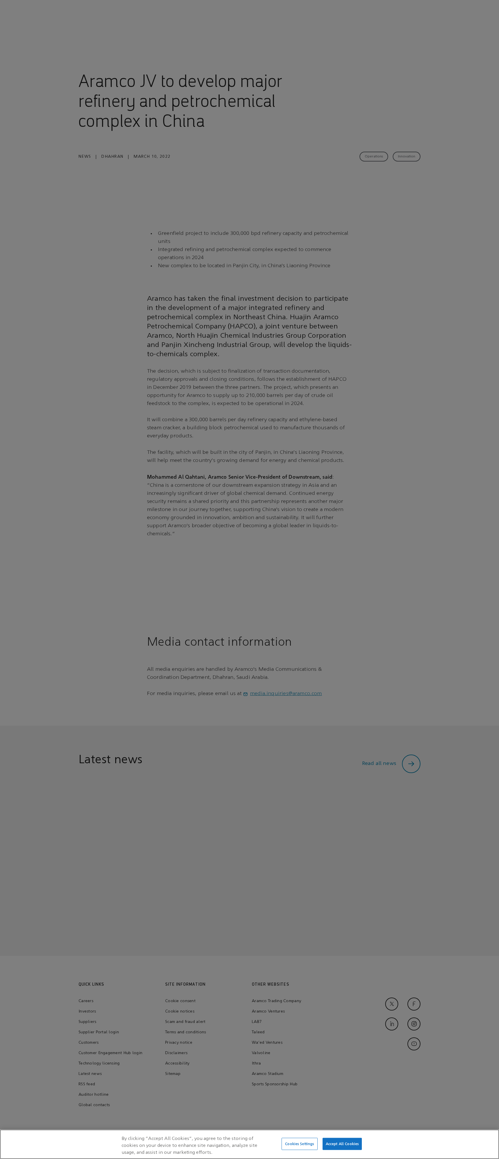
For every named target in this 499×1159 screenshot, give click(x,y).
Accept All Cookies (342, 1144)
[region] (249, 1144)
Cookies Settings (299, 1144)
